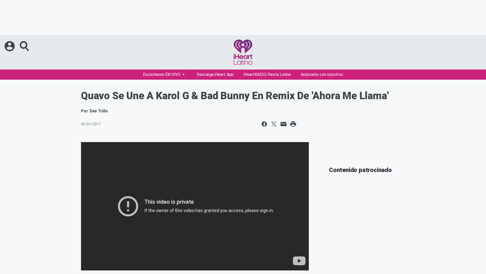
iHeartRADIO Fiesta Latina (267, 74)
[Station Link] (243, 52)
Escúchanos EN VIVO (161, 74)
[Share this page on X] (273, 124)
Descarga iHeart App (215, 74)
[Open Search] (25, 46)
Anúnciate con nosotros (322, 74)
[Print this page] (293, 124)
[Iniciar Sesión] (10, 46)
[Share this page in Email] (283, 124)
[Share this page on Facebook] (264, 124)
